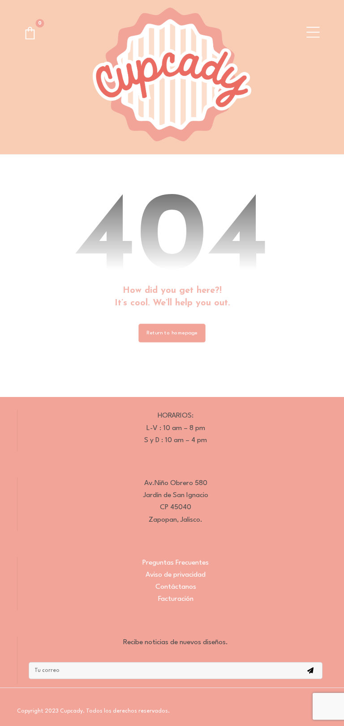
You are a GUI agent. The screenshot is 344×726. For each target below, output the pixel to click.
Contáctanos (175, 587)
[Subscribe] (310, 670)
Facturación (176, 599)
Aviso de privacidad (176, 574)
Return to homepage (171, 333)
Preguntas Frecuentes (175, 562)
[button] (30, 33)
